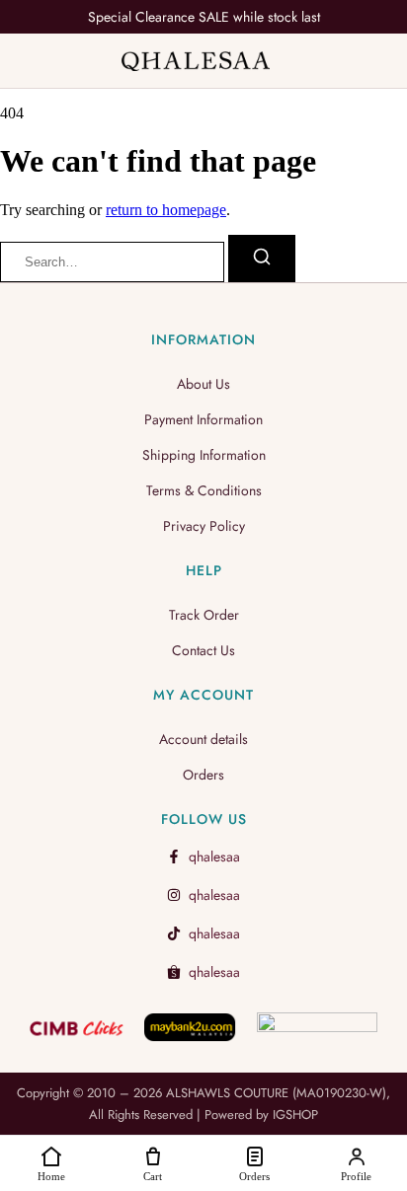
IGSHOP (295, 1114)
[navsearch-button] (372, 63)
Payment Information (203, 419)
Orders (203, 774)
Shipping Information (204, 455)
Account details (203, 739)
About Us (203, 384)
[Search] (261, 258)
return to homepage (166, 209)
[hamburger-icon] (29, 60)
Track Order (204, 615)
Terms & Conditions (204, 490)
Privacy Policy (204, 526)
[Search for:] (114, 261)
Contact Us (203, 650)
